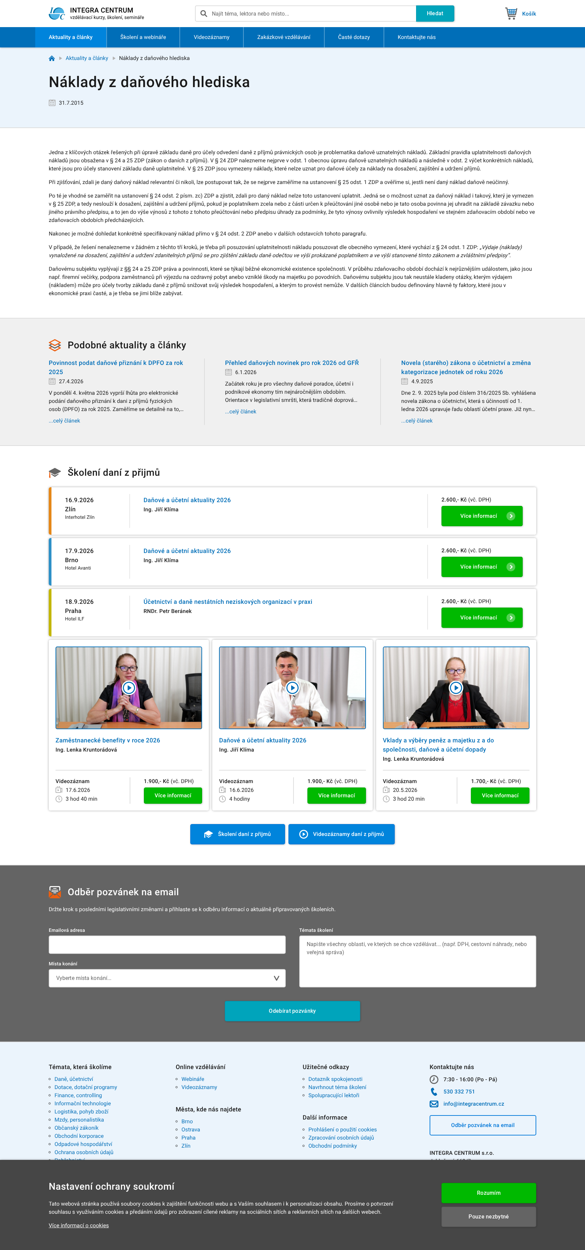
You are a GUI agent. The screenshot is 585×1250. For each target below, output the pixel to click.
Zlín (186, 1146)
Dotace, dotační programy (86, 1087)
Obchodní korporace (79, 1136)
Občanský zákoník (77, 1128)
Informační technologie (83, 1103)
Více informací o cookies (79, 1225)
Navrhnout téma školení (337, 1087)
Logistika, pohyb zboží (81, 1111)
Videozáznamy (199, 1087)
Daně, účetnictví (74, 1079)
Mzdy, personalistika (79, 1119)
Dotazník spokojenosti (335, 1079)
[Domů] (52, 58)
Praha (188, 1137)
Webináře (192, 1079)
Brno (187, 1121)
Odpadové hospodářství (83, 1144)
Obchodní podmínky (332, 1146)
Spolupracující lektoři (334, 1095)
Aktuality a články (87, 58)
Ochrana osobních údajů (84, 1152)
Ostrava (190, 1129)
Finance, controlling (78, 1095)
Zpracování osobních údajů (341, 1137)
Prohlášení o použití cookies (342, 1129)
